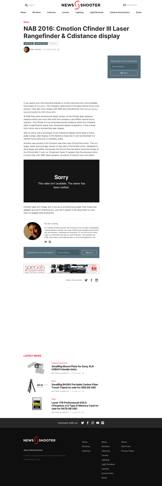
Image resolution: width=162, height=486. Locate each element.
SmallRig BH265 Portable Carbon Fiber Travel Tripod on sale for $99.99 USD (75, 386)
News (23, 12)
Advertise (125, 446)
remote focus (41, 43)
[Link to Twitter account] (82, 423)
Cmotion (53, 43)
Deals (139, 12)
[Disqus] (61, 319)
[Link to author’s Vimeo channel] (50, 242)
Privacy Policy (127, 451)
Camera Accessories (120, 12)
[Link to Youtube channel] (97, 423)
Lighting (79, 12)
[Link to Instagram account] (92, 423)
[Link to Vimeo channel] (102, 423)
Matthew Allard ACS (60, 373)
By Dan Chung (51, 223)
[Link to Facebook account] (87, 423)
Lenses (65, 12)
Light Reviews (96, 12)
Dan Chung (35, 49)
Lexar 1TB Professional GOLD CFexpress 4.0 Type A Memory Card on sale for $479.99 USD (75, 405)
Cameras (51, 12)
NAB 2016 (28, 43)
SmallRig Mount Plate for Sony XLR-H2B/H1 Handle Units (73, 368)
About (124, 442)
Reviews (37, 12)
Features (86, 451)
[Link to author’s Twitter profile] (45, 242)
